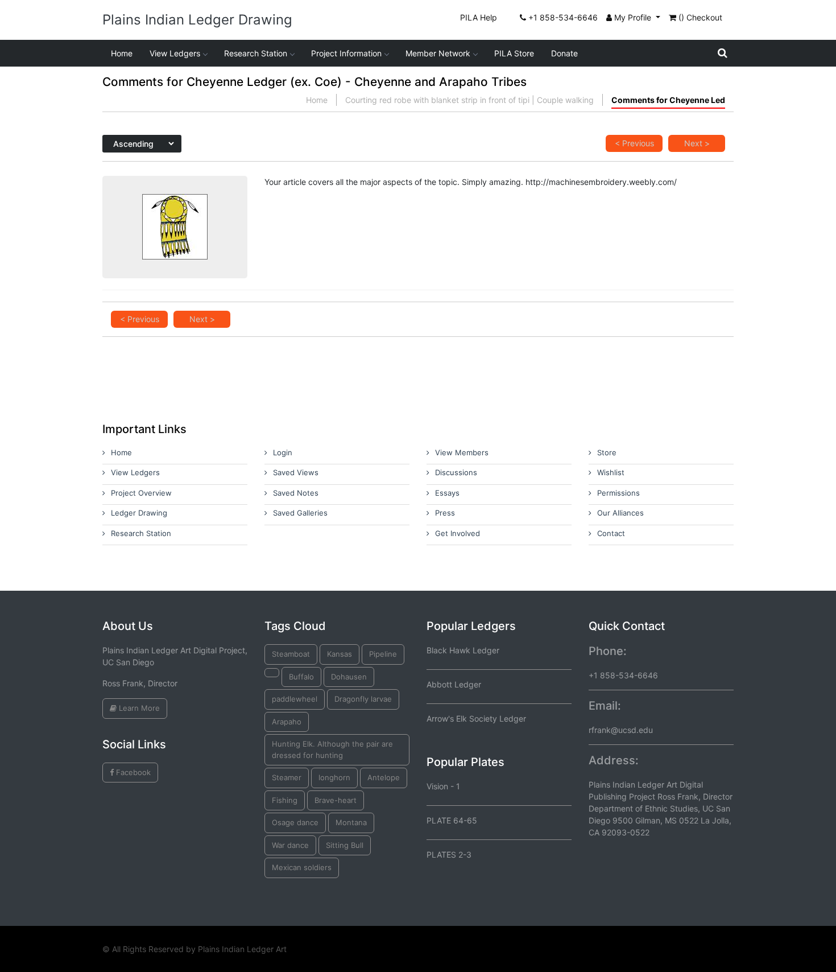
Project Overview (141, 492)
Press (445, 512)
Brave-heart (335, 800)
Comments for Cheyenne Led (668, 100)
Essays (447, 492)
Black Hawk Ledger (463, 650)
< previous (634, 143)
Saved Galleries (300, 512)
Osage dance (295, 822)
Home (122, 53)
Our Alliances (620, 512)
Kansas (339, 653)
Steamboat (291, 653)
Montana (351, 822)
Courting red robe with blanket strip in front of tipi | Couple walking (469, 100)
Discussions (456, 472)
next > (697, 143)
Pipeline (383, 653)
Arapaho (286, 721)
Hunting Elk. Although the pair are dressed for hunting (332, 749)
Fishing (284, 800)
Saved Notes (295, 492)
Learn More (138, 707)
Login (282, 452)
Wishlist (610, 472)
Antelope (383, 777)
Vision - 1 (443, 786)
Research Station (255, 53)
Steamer (286, 777)
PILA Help (478, 17)
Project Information (346, 53)
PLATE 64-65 (452, 820)
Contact (611, 533)
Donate (564, 53)
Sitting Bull (344, 845)
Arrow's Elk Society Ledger (476, 718)
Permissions (618, 492)
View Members (462, 452)
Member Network (437, 53)
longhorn (334, 777)
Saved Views (295, 472)
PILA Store (514, 53)
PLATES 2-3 (449, 854)
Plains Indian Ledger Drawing (197, 19)
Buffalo (301, 676)
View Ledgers (175, 53)
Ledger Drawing (139, 512)
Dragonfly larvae (363, 698)
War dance (290, 845)
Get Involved (457, 533)
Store (606, 452)
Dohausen (349, 676)
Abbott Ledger (454, 684)
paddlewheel (294, 698)
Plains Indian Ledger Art (242, 949)
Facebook (132, 772)
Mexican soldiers (302, 867)
